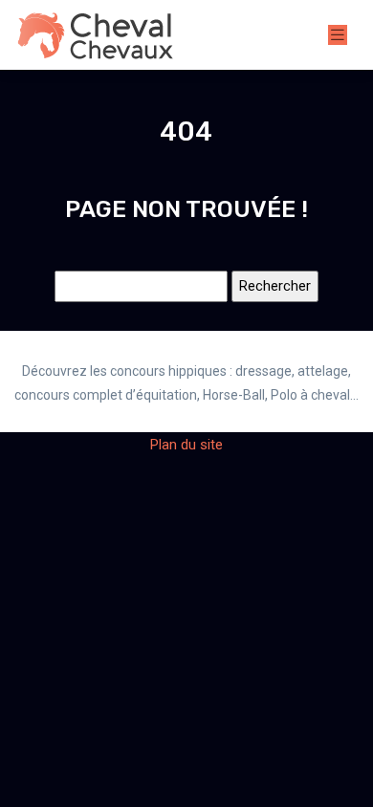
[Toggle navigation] (338, 35)
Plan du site (186, 444)
